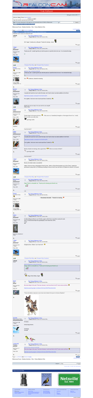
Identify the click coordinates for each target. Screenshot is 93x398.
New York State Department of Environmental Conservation (33, 393)
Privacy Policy (73, 392)
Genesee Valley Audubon (19, 392)
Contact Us (59, 394)
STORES (47, 7)
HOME (16, 7)
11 (21, 30)
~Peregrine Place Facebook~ (42, 65)
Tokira (14, 215)
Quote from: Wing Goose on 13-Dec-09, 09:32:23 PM (32, 264)
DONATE (65, 7)
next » (78, 29)
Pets (33, 27)
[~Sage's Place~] (15, 65)
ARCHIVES (56, 7)
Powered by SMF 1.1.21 (67, 366)
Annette (15, 317)
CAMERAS (24, 7)
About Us (72, 391)
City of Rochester (46, 391)
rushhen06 (16, 343)
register (29, 17)
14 (25, 30)
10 (19, 30)
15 (27, 30)
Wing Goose (16, 179)
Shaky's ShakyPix (18, 393)
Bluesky (58, 393)
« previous (75, 29)
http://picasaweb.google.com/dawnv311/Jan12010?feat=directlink (40, 288)
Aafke (14, 109)
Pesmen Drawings (46, 392)
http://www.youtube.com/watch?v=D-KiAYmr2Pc (35, 95)
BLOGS (40, 7)
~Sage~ (15, 47)
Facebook (58, 391)
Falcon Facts (30, 391)
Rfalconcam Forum (16, 27)
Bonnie (15, 89)
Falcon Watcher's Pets (40, 27)
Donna (15, 67)
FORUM (32, 7)
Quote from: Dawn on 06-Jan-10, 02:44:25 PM (31, 347)
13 (24, 30)
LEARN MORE (75, 7)
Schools (29, 394)
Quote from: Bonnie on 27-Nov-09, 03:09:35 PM (32, 135)
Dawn (14, 281)
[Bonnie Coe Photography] (15, 107)
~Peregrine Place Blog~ (29, 65)
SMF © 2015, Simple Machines (76, 366)
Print (78, 30)
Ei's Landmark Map (46, 393)
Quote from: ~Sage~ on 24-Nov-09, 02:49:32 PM (32, 71)
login (25, 17)
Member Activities (26, 27)
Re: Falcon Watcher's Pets (35, 35)
